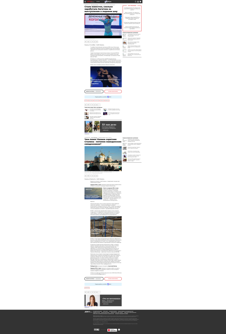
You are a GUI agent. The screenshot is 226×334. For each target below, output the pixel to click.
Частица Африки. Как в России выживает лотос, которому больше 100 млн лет (134, 54)
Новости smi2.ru (88, 133)
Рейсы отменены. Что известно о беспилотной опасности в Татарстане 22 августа (132, 13)
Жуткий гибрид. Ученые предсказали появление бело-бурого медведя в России (134, 144)
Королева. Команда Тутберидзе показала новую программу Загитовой (95, 117)
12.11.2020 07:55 (87, 4)
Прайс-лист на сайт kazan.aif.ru (130, 312)
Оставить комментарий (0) (113, 91)
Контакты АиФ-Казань (105, 312)
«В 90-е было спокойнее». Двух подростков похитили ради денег (134, 152)
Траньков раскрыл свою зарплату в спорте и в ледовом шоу (105, 80)
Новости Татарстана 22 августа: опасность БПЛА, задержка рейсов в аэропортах (132, 27)
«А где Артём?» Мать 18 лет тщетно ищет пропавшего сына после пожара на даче (134, 35)
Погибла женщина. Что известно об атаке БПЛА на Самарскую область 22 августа (132, 8)
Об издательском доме (97, 311)
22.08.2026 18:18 (87, 137)
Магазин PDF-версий (113, 311)
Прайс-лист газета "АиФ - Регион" (117, 312)
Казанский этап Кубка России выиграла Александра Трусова (95, 113)
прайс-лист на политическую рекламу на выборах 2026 (103, 313)
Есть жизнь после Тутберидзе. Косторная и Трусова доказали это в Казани (95, 110)
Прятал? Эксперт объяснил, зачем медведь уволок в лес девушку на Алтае (134, 46)
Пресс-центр (105, 311)
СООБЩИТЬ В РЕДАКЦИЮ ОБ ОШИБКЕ (121, 313)
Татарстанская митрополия (97, 173)
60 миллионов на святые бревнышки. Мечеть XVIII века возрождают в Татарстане (106, 230)
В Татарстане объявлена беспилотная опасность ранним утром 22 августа (132, 23)
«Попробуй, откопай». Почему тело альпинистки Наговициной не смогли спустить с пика (134, 156)
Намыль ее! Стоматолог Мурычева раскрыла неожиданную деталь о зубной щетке (134, 39)
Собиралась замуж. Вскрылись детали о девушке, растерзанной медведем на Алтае (134, 140)
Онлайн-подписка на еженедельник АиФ (125, 311)
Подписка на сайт (96, 312)
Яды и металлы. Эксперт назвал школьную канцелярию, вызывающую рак (133, 43)
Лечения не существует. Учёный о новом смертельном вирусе (134, 148)
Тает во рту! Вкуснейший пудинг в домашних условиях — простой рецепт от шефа (134, 160)
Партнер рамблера (103, 329)
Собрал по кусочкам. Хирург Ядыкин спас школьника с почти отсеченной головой (134, 50)
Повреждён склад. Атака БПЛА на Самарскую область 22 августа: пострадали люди (132, 18)
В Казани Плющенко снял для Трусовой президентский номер (114, 109)
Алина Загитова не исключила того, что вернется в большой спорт (113, 113)
